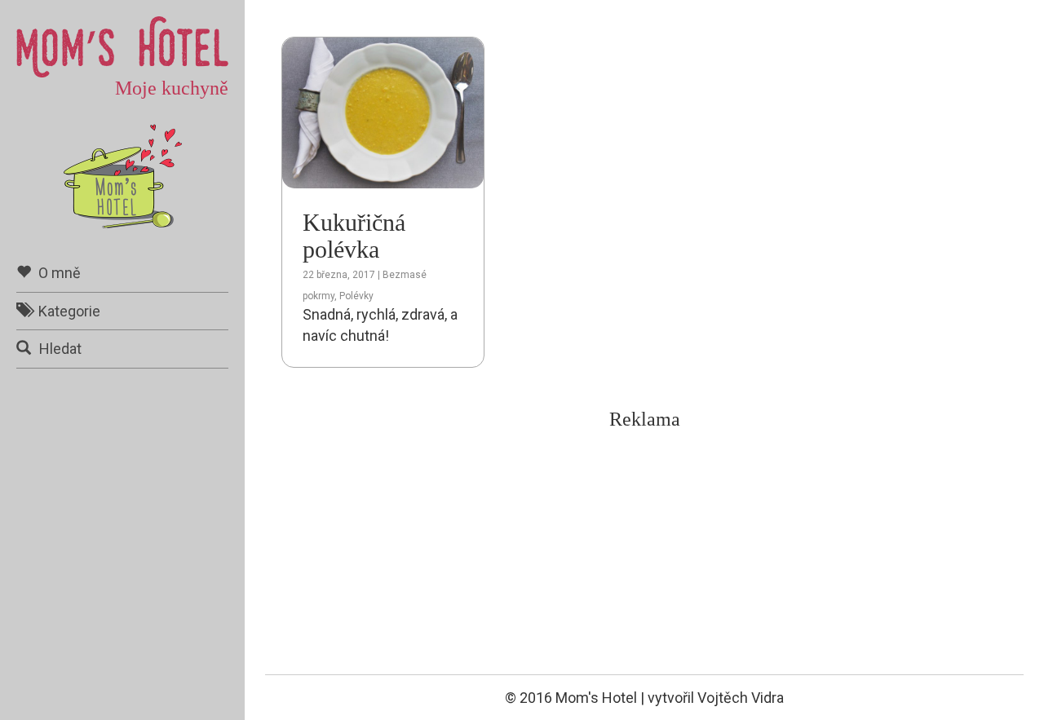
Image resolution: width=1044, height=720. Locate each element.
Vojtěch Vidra (740, 697)
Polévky (356, 296)
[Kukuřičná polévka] (383, 111)
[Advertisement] (644, 552)
